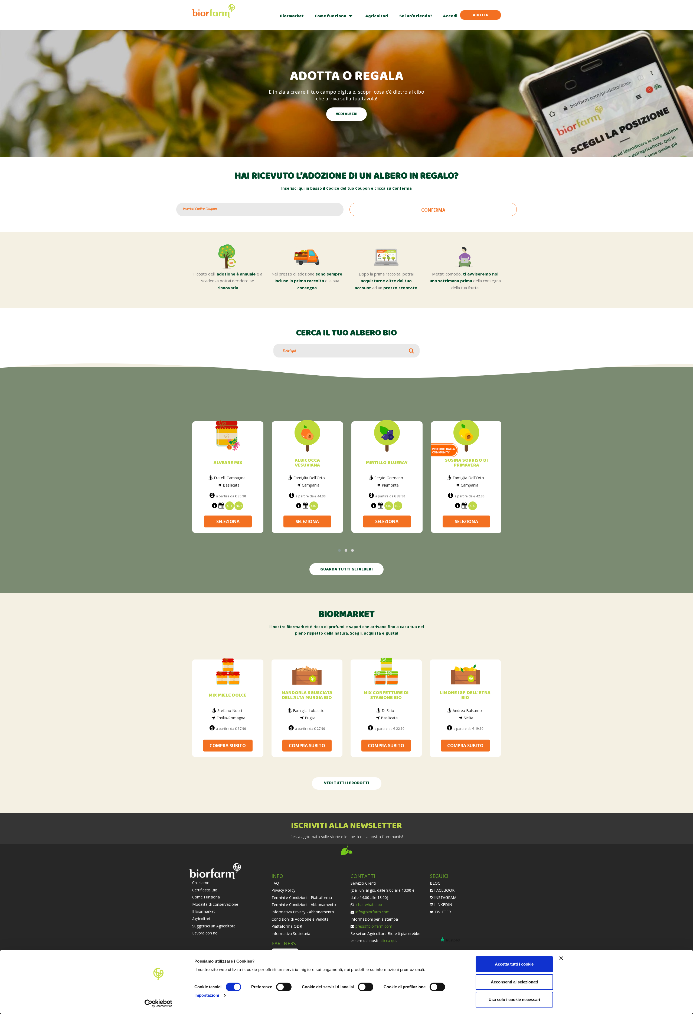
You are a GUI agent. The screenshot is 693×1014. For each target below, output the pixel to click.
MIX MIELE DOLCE (228, 695)
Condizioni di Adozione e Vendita (300, 918)
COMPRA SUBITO (228, 745)
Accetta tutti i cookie (514, 964)
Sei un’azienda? (415, 16)
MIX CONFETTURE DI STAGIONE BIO (386, 694)
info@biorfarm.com (372, 911)
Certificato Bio (204, 889)
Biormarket (292, 16)
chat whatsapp (368, 904)
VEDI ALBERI (346, 114)
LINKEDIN (442, 904)
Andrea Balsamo (467, 710)
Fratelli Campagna (230, 477)
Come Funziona (206, 896)
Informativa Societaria (291, 933)
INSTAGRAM (444, 897)
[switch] (284, 987)
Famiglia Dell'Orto (309, 477)
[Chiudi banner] (561, 958)
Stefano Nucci (229, 710)
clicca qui (388, 940)
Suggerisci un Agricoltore (214, 925)
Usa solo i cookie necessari (514, 999)
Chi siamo (201, 882)
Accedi (450, 16)
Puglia (310, 717)
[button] (339, 550)
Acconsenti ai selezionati (514, 982)
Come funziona (330, 16)
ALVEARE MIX (228, 463)
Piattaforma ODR (287, 925)
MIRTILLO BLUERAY (387, 463)
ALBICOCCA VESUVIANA (307, 463)
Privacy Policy (283, 889)
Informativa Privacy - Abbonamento (303, 911)
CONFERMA (433, 210)
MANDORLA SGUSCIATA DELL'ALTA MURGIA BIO (307, 694)
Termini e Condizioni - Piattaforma (302, 897)
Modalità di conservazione (215, 903)
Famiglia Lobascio (309, 710)
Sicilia (468, 717)
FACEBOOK (444, 889)
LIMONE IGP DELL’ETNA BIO (465, 694)
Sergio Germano (388, 477)
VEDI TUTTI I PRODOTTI (346, 782)
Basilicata (231, 485)
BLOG (435, 882)
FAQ (275, 882)
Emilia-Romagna (231, 717)
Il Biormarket (203, 910)
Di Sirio (388, 710)
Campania (310, 485)
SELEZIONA (228, 520)
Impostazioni (206, 995)
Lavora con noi (205, 932)
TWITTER (442, 911)
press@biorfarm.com (373, 925)
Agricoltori (376, 16)
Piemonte (390, 485)
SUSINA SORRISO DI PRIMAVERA (466, 463)
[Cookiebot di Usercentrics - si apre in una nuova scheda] (158, 1003)
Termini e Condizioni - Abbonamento (304, 904)
